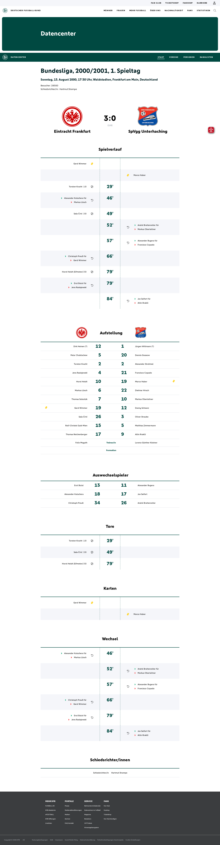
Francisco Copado (146, 245)
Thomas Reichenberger (76, 434)
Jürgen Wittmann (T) (144, 346)
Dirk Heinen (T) (80, 346)
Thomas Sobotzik (79, 399)
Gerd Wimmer (79, 164)
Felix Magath (81, 443)
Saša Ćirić (78, 214)
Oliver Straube (141, 417)
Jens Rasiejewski (78, 287)
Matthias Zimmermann (145, 426)
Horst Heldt (67, 272)
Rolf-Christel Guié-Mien (76, 426)
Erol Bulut (78, 283)
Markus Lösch (80, 202)
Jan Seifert (142, 299)
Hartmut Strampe (68, 89)
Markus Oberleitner (147, 229)
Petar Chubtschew (79, 355)
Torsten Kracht (75, 187)
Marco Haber (140, 175)
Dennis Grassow (142, 355)
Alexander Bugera (146, 241)
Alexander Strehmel (144, 364)
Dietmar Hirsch (142, 390)
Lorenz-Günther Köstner (146, 443)
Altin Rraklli (143, 303)
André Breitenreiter (147, 225)
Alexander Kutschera (73, 198)
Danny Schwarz (142, 408)
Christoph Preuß (75, 256)
